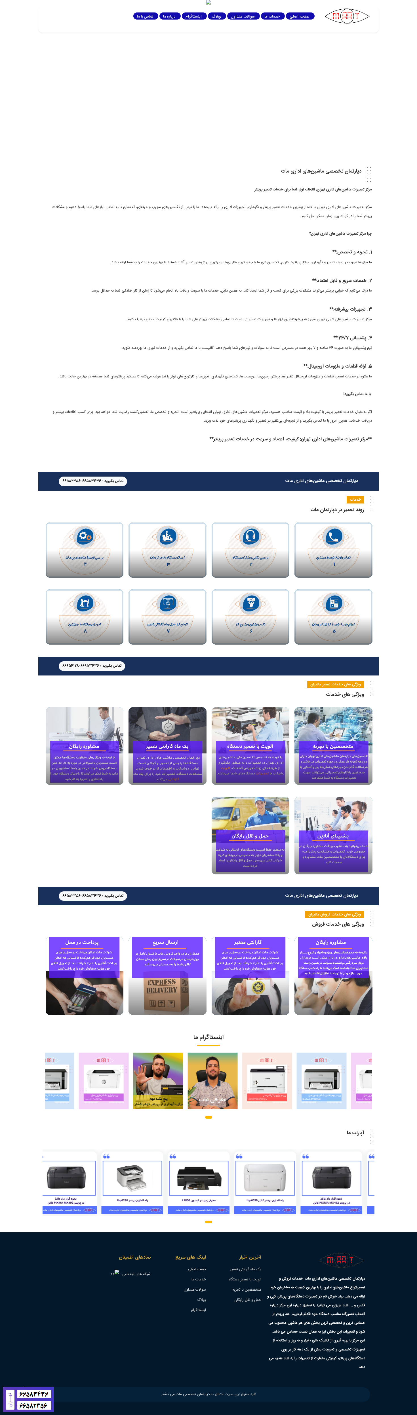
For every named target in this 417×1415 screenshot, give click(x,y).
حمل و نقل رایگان (247, 1300)
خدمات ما (272, 16)
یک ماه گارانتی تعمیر (245, 1269)
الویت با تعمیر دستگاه (245, 1279)
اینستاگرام (194, 16)
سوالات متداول (243, 16)
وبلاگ (216, 16)
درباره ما (169, 16)
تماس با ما (145, 16)
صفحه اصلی (299, 16)
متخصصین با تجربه (246, 1290)
